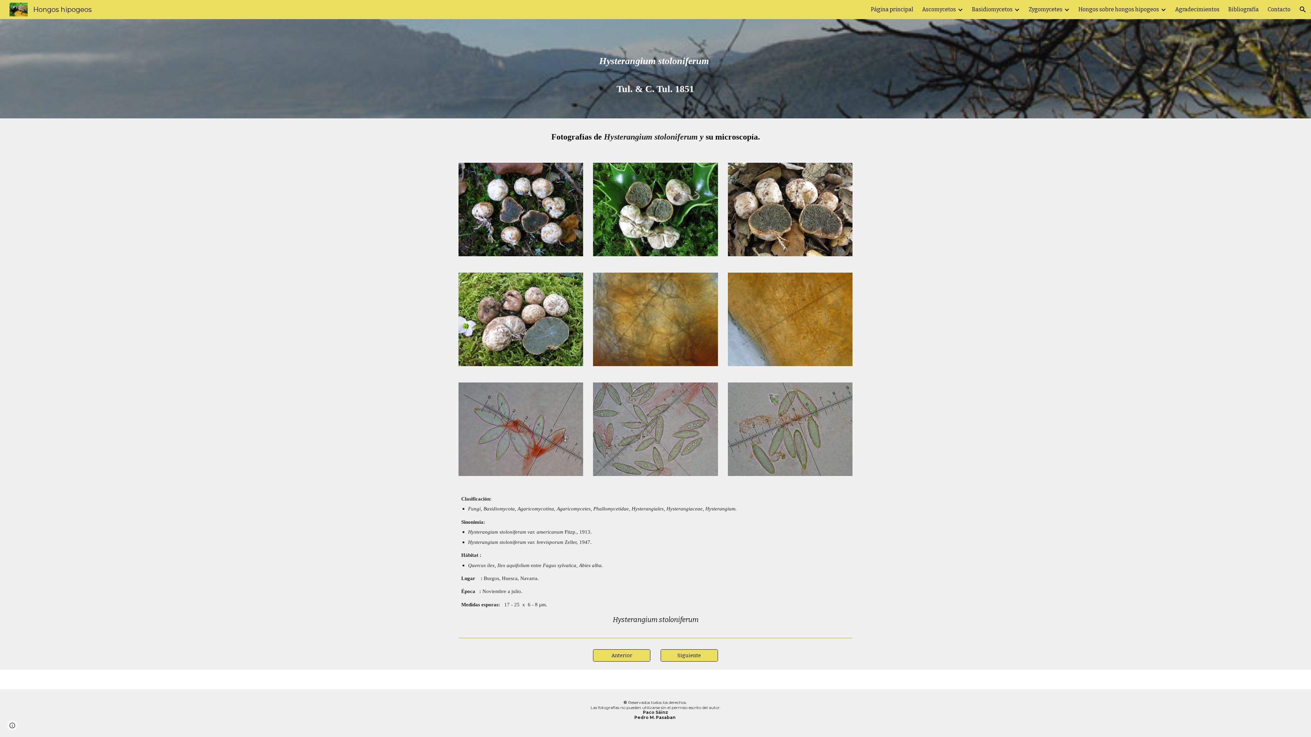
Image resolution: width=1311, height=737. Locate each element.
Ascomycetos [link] (939, 9)
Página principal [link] (892, 9)
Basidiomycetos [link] (992, 9)
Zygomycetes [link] (1045, 9)
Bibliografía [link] (1243, 9)
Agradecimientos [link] (1197, 9)
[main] (655, 68)
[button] (1303, 9)
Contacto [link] (1279, 9)
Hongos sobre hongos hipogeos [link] (1119, 9)
